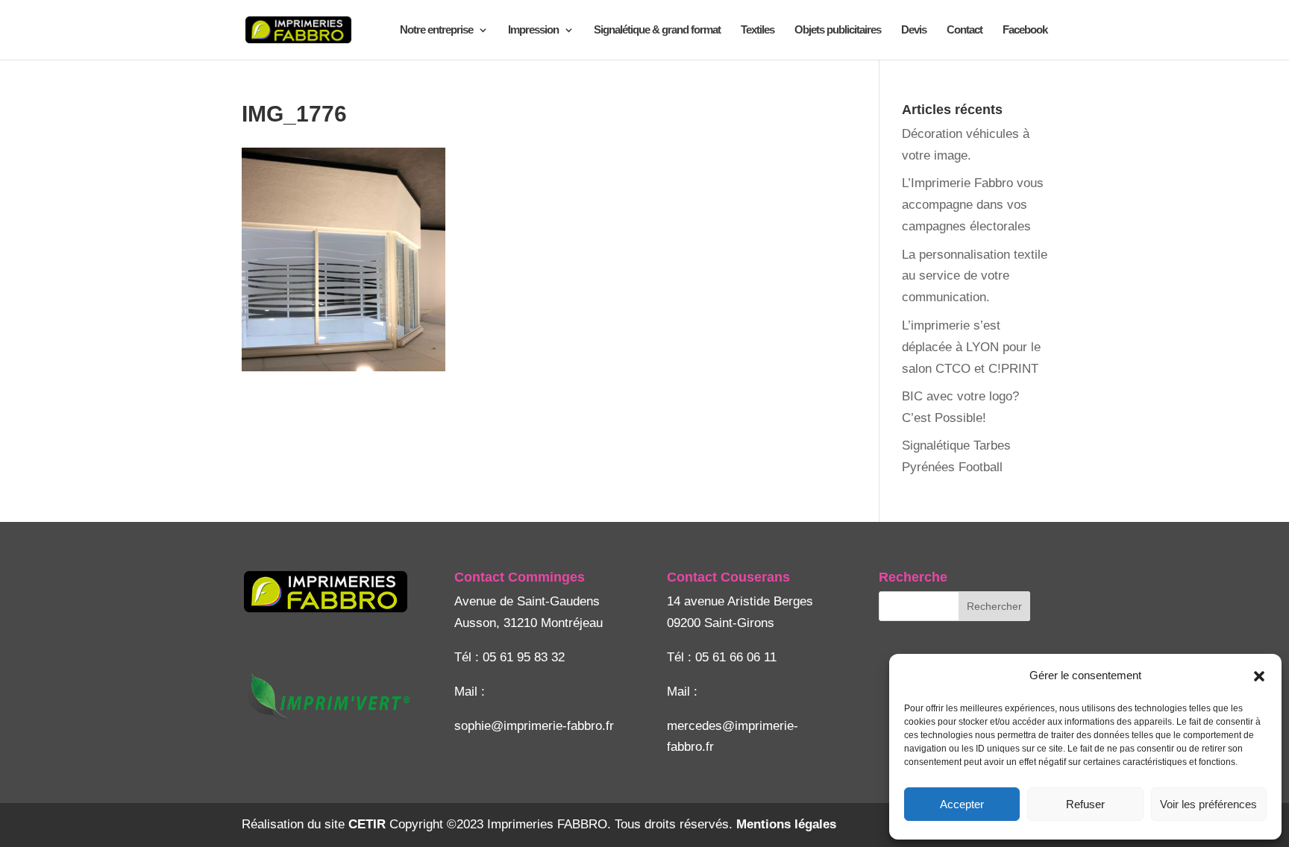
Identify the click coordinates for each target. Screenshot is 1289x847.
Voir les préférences (1208, 804)
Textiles (757, 30)
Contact (964, 30)
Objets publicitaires (837, 30)
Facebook (1025, 30)
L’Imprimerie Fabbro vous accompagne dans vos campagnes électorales (973, 204)
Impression (533, 30)
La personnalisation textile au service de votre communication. (974, 276)
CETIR (367, 824)
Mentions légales (786, 824)
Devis (913, 30)
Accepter (962, 804)
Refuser (1085, 804)
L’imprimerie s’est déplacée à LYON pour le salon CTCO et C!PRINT (971, 347)
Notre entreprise (436, 30)
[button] (1259, 676)
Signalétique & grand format (657, 30)
